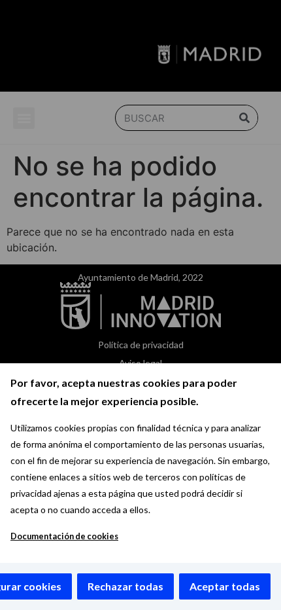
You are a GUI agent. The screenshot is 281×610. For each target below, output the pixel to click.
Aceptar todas (225, 586)
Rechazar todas (125, 586)
